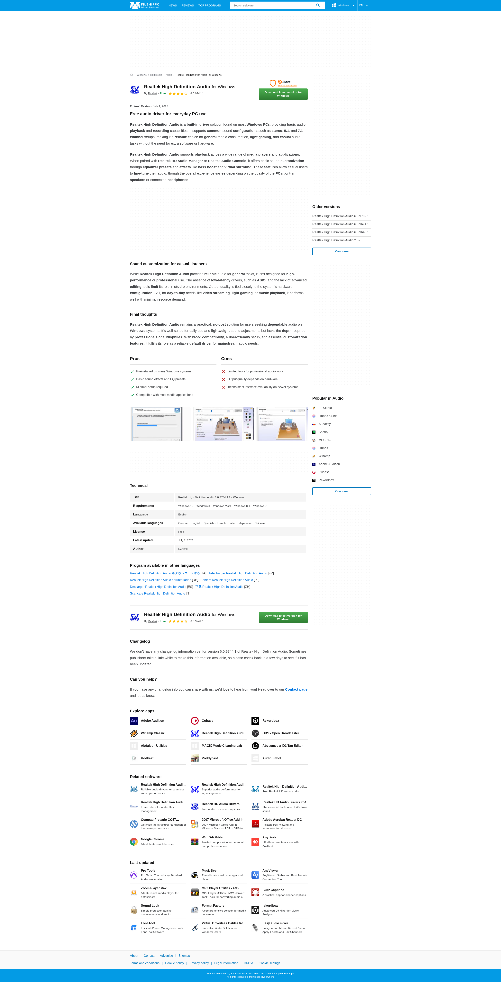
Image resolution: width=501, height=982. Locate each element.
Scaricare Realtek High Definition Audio (157, 593)
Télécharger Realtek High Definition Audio (237, 573)
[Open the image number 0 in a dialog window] (160, 424)
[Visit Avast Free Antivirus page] (283, 83)
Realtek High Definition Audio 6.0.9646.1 (340, 232)
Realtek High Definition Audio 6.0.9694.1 (340, 224)
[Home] (131, 75)
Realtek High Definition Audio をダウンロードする (165, 573)
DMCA (248, 963)
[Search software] (318, 5)
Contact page (296, 689)
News (173, 5)
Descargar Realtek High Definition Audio (158, 586)
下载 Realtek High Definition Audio (219, 586)
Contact (149, 955)
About (134, 955)
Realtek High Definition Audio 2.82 (336, 240)
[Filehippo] (144, 5)
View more (342, 251)
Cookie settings (269, 963)
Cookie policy (174, 963)
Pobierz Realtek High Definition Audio (226, 580)
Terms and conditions (144, 963)
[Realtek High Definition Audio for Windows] (134, 90)
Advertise (166, 955)
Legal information (226, 963)
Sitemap (184, 955)
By (150, 93)
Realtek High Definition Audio (189, 86)
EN (361, 5)
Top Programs (209, 5)
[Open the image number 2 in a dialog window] (286, 424)
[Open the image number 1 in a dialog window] (223, 424)
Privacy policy (199, 963)
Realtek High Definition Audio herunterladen (160, 580)
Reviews (187, 5)
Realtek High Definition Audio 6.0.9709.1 (340, 216)
